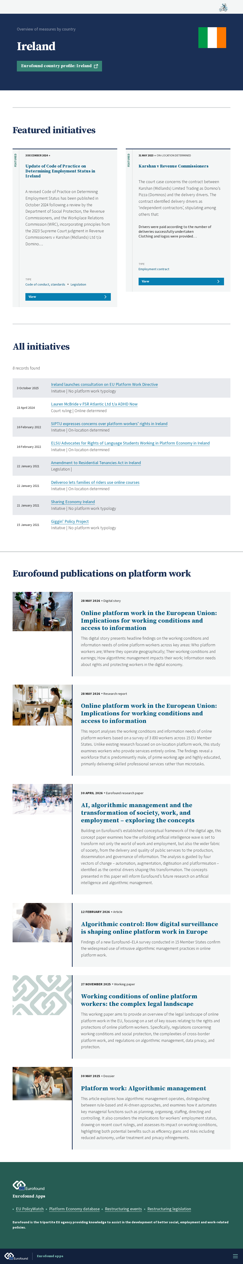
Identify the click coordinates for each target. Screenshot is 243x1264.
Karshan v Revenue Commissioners (174, 166)
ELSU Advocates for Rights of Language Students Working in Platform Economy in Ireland (130, 443)
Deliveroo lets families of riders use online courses (95, 482)
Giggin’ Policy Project (70, 521)
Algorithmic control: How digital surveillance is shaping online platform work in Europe (149, 928)
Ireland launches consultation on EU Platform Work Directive (104, 384)
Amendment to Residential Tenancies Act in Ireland (96, 462)
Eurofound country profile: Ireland (56, 66)
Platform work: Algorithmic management (143, 1088)
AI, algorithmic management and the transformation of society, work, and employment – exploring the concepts (138, 813)
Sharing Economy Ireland (73, 501)
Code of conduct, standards (45, 284)
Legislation (78, 284)
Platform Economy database (74, 1208)
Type (28, 279)
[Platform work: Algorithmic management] (42, 1083)
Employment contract (154, 269)
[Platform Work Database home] (223, 6)
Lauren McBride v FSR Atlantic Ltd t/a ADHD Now (94, 404)
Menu (235, 1256)
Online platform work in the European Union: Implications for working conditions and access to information (149, 620)
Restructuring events (123, 1208)
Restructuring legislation (169, 1208)
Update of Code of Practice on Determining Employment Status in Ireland (60, 171)
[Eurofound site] (29, 1185)
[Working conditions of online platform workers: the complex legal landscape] (42, 994)
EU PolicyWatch (30, 1208)
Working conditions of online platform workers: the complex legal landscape (139, 1000)
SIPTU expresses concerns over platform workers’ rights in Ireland (109, 423)
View (32, 297)
